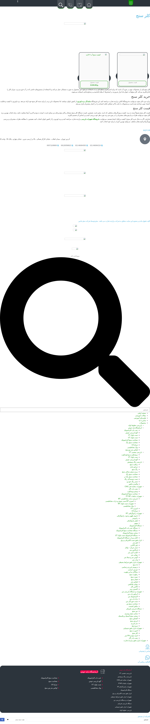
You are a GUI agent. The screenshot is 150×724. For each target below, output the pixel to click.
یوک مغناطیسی (132, 447)
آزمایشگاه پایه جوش (135, 428)
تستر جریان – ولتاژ (131, 547)
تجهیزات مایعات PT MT (134, 496)
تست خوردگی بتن (132, 601)
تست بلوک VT (133, 435)
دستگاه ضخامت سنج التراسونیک (127, 530)
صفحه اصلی (142, 413)
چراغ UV (135, 445)
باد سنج (135, 565)
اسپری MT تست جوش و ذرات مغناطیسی (119, 501)
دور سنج (135, 611)
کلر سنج (135, 633)
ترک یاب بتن (134, 599)
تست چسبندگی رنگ (131, 479)
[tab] (119, 670)
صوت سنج (134, 577)
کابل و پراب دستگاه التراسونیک (127, 538)
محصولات (142, 423)
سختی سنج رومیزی (131, 613)
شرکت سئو (86, 221)
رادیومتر (135, 518)
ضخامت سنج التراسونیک (129, 440)
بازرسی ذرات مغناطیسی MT (128, 499)
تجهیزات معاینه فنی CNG (133, 486)
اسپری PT (134, 508)
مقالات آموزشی (140, 415)
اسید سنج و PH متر (131, 635)
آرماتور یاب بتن (133, 594)
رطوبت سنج (133, 574)
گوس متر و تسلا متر (131, 557)
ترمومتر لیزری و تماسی (130, 567)
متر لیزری (134, 623)
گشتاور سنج (134, 618)
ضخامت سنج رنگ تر (131, 477)
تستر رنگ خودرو (132, 481)
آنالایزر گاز (134, 587)
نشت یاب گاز (133, 489)
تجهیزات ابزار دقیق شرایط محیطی (130, 562)
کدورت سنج (134, 631)
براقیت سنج (134, 464)
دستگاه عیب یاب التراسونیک (128, 528)
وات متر (135, 560)
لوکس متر (134, 582)
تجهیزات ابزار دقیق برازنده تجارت (135, 640)
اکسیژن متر (134, 589)
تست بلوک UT (133, 437)
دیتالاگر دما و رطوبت (131, 572)
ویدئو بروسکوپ (132, 491)
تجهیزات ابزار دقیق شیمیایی (132, 628)
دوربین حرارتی (133, 569)
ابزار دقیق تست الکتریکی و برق (131, 540)
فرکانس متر (133, 550)
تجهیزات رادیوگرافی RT (134, 513)
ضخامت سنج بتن (132, 604)
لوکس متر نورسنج (132, 450)
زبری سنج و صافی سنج (130, 472)
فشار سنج (134, 579)
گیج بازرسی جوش (132, 433)
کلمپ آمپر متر (133, 552)
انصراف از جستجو (144, 716)
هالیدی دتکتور (133, 484)
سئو (96, 221)
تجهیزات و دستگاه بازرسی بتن (132, 591)
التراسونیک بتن (133, 596)
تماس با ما (142, 420)
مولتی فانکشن (133, 584)
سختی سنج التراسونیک (130, 533)
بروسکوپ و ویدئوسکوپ (130, 455)
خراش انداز (134, 467)
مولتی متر (134, 555)
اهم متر (135, 543)
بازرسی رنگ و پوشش (134, 462)
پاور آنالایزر (134, 545)
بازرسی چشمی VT (135, 452)
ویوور (136, 523)
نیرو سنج (135, 626)
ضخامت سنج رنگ (132, 442)
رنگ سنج (135, 469)
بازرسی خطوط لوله (135, 425)
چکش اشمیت (133, 606)
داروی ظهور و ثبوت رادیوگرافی (127, 516)
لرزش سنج (134, 621)
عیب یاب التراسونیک (131, 430)
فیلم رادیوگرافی (132, 521)
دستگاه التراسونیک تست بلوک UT (126, 535)
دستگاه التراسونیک (135, 525)
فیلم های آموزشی (140, 418)
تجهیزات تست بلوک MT (126, 503)
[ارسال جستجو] (2, 719)
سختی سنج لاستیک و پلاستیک (128, 616)
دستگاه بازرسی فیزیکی (134, 609)
